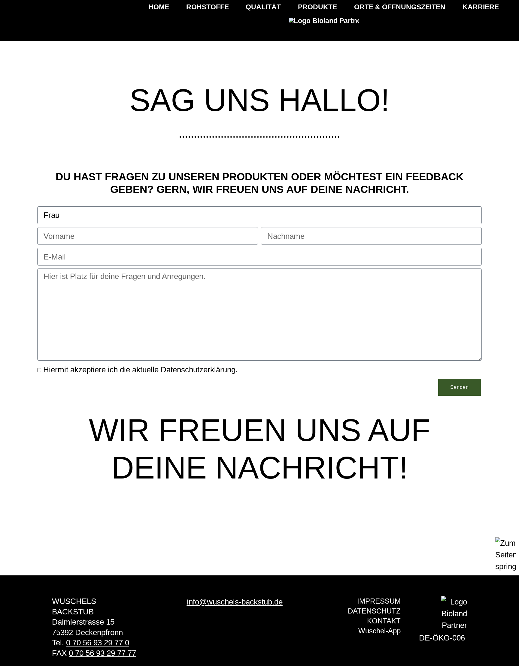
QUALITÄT (263, 7)
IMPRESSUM (379, 601)
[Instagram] (244, 625)
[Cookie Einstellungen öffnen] (13, 657)
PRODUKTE (317, 7)
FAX (94, 653)
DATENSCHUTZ (374, 611)
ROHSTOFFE (207, 7)
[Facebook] (225, 625)
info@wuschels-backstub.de (235, 602)
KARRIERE (481, 7)
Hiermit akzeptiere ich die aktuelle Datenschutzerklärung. (140, 369)
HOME (158, 7)
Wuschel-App (379, 631)
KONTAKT (384, 621)
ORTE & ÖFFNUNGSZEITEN (399, 7)
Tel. (90, 642)
